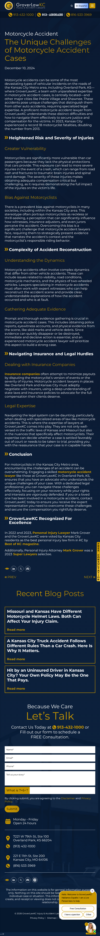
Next (88, 577)
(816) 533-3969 (24, 865)
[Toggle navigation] (92, 5)
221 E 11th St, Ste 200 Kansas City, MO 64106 (30, 857)
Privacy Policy (37, 918)
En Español (81, 6)
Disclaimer (68, 798)
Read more (16, 630)
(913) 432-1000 (24, 846)
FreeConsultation (98, 561)
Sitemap (51, 918)
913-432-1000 (23, 15)
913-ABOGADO (52, 15)
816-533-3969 (81, 15)
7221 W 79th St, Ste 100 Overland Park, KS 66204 (32, 838)
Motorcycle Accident (31, 33)
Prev (12, 577)
